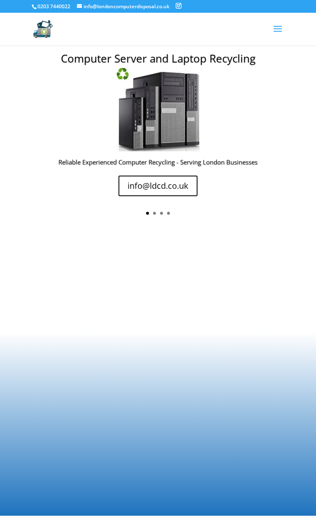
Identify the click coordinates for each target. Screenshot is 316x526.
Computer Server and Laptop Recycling (158, 58)
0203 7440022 (53, 6)
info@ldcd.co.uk (158, 185)
